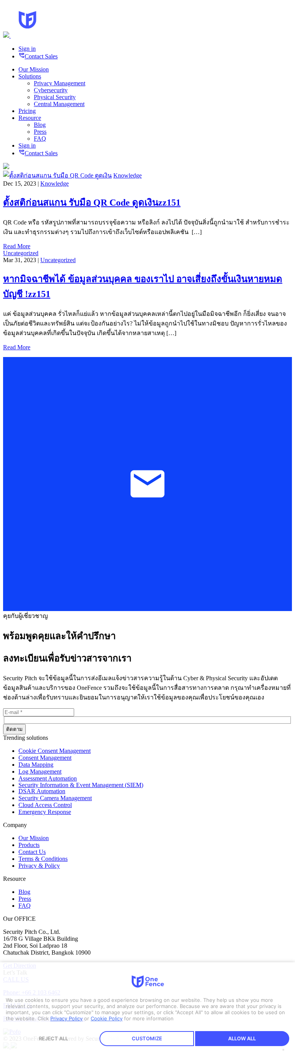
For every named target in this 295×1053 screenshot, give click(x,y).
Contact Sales (38, 56)
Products (29, 845)
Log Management (39, 771)
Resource (29, 118)
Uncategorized (20, 253)
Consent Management (44, 757)
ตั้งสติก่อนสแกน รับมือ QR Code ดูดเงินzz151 (92, 203)
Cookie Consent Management (54, 750)
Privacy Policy (66, 1018)
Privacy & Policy (39, 865)
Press (40, 131)
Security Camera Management (55, 798)
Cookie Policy (107, 1018)
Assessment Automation (47, 778)
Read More (16, 246)
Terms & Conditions (43, 858)
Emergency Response (44, 812)
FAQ (40, 138)
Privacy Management (59, 83)
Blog (40, 124)
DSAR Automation (41, 791)
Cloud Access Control (45, 805)
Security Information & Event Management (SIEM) (80, 785)
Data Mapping (35, 764)
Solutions (29, 76)
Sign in (27, 48)
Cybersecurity (51, 90)
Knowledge (127, 175)
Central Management (59, 104)
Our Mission (33, 69)
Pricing (27, 111)
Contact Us (32, 852)
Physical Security (55, 97)
